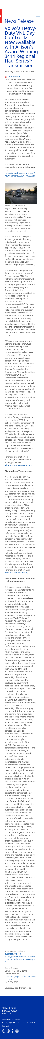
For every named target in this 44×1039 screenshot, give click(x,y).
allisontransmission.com (16, 572)
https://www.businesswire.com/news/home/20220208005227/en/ (20, 176)
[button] (38, 16)
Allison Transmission (17, 7)
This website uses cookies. (11, 1020)
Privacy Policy (9, 1010)
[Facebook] (4, 1031)
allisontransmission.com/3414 (19, 465)
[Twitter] (8, 1031)
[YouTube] (17, 1031)
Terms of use (9, 1008)
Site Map (6, 1013)
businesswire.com (13, 953)
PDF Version (14, 76)
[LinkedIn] (12, 1031)
